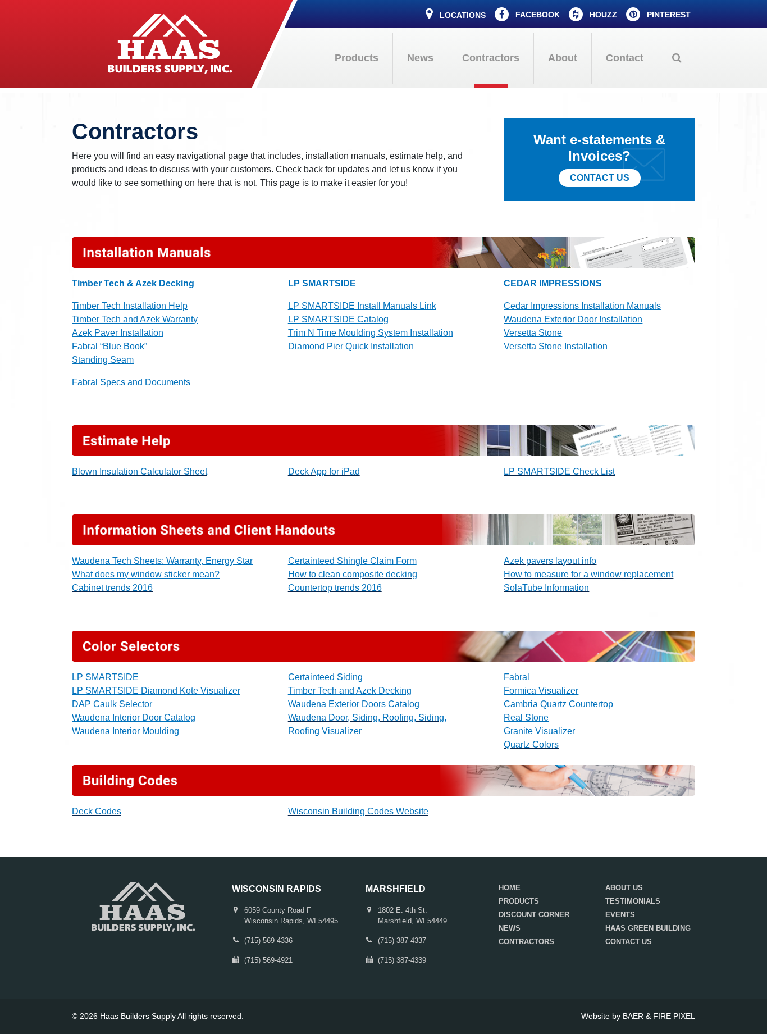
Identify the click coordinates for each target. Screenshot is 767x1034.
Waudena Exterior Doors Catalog (353, 704)
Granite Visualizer (539, 731)
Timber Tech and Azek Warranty (135, 319)
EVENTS (620, 914)
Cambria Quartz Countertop (558, 704)
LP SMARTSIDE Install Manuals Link (362, 306)
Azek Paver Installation (117, 333)
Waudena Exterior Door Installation (573, 319)
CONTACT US (628, 941)
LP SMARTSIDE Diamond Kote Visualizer (156, 690)
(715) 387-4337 (402, 940)
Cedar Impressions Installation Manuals (582, 306)
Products (356, 57)
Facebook (536, 14)
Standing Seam (103, 360)
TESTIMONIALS (632, 901)
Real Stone (526, 717)
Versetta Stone (533, 333)
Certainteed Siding (325, 677)
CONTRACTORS (526, 941)
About (562, 57)
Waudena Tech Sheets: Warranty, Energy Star (162, 561)
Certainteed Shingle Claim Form (352, 561)
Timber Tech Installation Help (130, 306)
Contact (624, 57)
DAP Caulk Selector (112, 704)
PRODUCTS (519, 901)
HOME (510, 887)
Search (676, 58)
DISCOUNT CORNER (534, 914)
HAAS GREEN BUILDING (648, 928)
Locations (461, 15)
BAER (633, 1016)
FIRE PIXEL (674, 1016)
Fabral (516, 677)
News (420, 57)
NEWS (510, 928)
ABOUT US (624, 887)
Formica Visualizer (541, 690)
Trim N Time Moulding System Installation (370, 333)
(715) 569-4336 (268, 940)
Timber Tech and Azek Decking (350, 690)
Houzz (602, 14)
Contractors (490, 57)
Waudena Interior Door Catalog (133, 717)
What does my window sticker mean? (146, 574)
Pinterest (668, 14)
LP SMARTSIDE (105, 677)
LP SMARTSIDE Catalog (338, 319)
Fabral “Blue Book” (109, 346)
